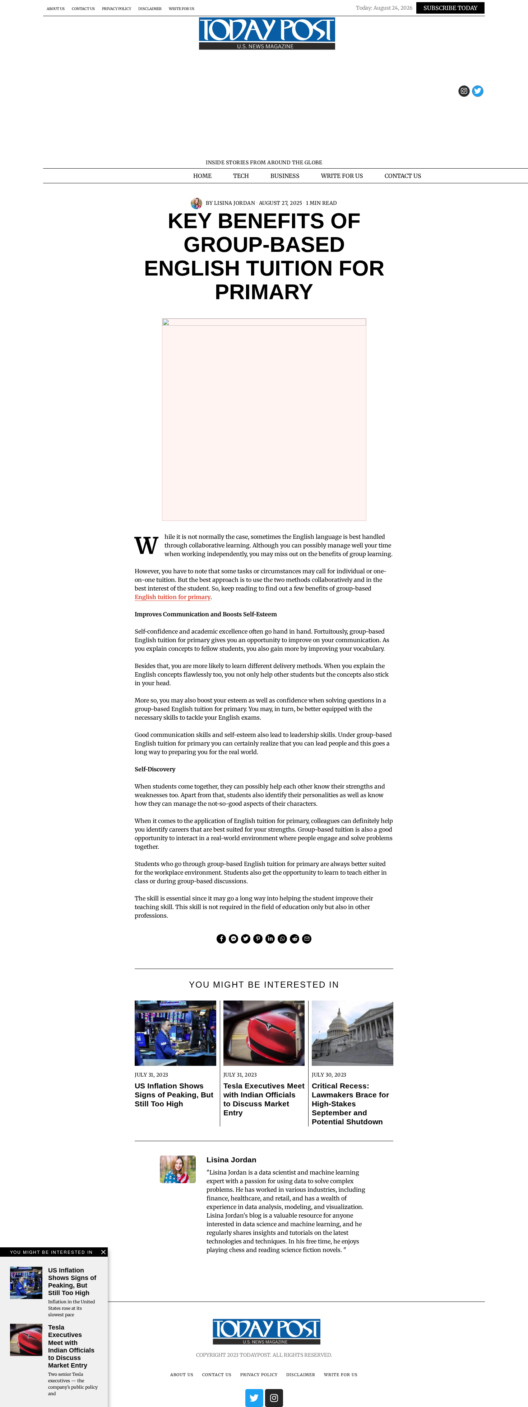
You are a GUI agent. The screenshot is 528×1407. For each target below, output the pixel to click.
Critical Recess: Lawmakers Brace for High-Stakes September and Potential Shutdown (350, 1104)
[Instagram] (464, 91)
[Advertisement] (264, 104)
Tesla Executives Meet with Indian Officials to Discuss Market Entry (264, 1099)
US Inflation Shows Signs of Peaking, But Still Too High (174, 1095)
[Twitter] (477, 91)
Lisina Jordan (234, 203)
